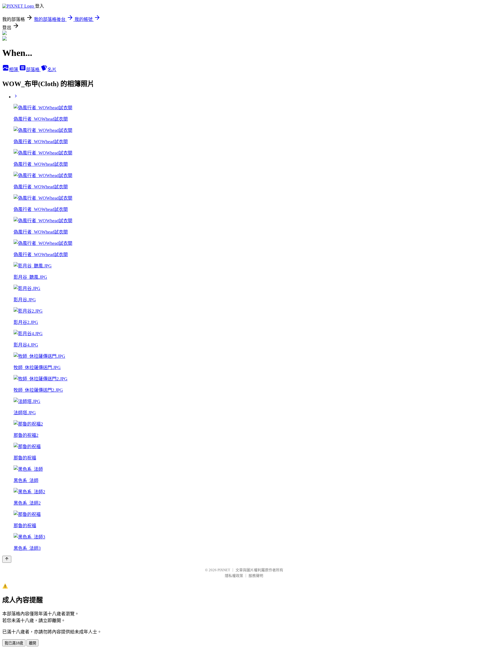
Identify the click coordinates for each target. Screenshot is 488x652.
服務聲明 (256, 576)
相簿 (14, 69)
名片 (51, 69)
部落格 (33, 69)
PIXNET (223, 570)
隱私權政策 (234, 576)
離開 (32, 643)
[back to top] (6, 559)
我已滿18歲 (14, 643)
